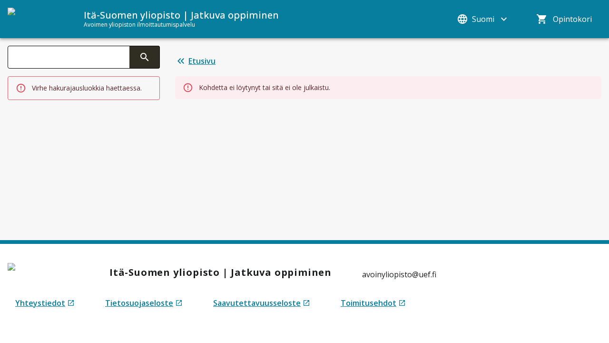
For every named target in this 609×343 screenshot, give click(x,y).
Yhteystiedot (45, 303)
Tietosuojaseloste (144, 303)
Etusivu (202, 61)
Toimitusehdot (373, 303)
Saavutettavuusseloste (261, 303)
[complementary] (144, 57)
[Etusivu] (36, 19)
